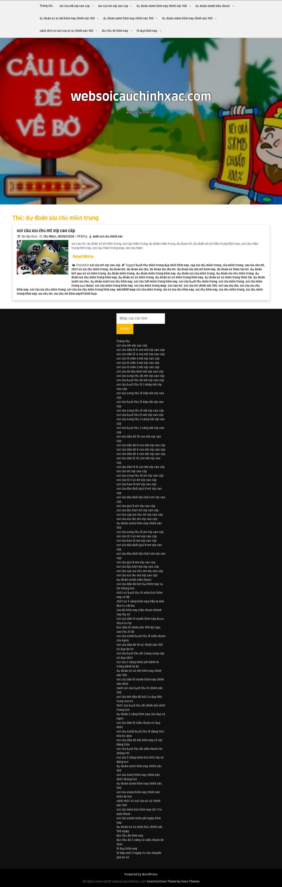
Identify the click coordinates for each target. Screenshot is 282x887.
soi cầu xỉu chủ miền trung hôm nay (91, 289)
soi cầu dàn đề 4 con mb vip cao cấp (140, 454)
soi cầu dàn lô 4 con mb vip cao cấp (140, 354)
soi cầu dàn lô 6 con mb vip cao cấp (140, 350)
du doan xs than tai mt (233, 269)
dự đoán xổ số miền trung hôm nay (179, 277)
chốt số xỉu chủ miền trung (89, 269)
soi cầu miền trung (231, 281)
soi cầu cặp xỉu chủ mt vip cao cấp (139, 514)
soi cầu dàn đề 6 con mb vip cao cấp (140, 449)
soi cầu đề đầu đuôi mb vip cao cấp (140, 371)
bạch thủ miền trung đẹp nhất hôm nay (162, 265)
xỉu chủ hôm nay (207, 289)
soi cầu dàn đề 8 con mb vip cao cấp (140, 445)
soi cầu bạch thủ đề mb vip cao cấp (140, 380)
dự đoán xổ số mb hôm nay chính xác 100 (67, 18)
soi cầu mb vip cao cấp (74, 6)
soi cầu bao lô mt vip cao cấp (136, 484)
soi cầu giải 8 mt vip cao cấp (135, 506)
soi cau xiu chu (228, 285)
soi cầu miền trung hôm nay (114, 285)
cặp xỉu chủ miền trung (205, 265)
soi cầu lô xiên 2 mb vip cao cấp (137, 367)
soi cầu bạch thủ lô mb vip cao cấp (140, 415)
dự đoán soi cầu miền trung (196, 273)
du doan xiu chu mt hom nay (196, 269)
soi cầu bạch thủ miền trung (198, 281)
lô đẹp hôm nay (147, 31)
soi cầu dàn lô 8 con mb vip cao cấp (140, 467)
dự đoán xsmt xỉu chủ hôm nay (111, 281)
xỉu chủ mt (45, 293)
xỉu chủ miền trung (231, 289)
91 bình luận (89, 293)
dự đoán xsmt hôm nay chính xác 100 (128, 18)
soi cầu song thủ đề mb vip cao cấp (140, 376)
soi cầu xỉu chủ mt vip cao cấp (46, 231)
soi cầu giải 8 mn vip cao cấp (135, 562)
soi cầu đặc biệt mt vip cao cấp (137, 510)
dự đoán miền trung (121, 273)
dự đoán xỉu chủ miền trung (235, 273)
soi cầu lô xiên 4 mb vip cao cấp (138, 358)
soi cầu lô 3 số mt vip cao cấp (136, 480)
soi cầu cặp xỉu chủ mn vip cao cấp (139, 571)
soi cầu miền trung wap (150, 285)
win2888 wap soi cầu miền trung (139, 289)
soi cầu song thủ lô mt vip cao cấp (140, 475)
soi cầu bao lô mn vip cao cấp (136, 540)
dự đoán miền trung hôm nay (156, 273)
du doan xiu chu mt (163, 269)
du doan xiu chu (137, 269)
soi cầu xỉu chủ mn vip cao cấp (137, 575)
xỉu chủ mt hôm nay (67, 293)
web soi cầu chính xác (108, 236)
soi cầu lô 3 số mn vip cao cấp (136, 536)
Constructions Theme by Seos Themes (173, 881)
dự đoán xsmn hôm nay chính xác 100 (161, 6)
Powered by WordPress (141, 874)
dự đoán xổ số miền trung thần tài (228, 277)
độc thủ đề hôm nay (115, 31)
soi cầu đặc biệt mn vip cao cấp (137, 566)
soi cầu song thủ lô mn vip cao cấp (140, 532)
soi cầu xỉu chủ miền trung (48, 289)
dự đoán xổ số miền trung (136, 277)
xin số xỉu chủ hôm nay (178, 289)
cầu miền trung (233, 265)
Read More (83, 257)
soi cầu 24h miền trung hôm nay (156, 281)
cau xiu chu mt (254, 265)
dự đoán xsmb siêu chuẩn (213, 6)
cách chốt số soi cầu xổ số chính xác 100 (66, 31)
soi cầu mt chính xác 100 (200, 285)
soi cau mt (175, 285)
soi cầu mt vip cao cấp (113, 6)
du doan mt (117, 269)
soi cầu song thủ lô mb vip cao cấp (140, 410)
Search (125, 329)
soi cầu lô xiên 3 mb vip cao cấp (137, 363)
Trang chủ (46, 6)
